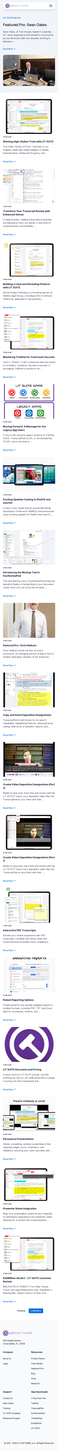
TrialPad (34, 1403)
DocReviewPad (38, 1413)
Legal (5, 1363)
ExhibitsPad (36, 1423)
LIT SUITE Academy (12, 1413)
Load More (36, 1311)
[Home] (17, 6)
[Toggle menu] (51, 6)
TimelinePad (36, 1418)
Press (33, 1378)
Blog (33, 1373)
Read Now (8, 49)
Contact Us (8, 1398)
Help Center (8, 1403)
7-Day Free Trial (38, 1398)
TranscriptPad (37, 1408)
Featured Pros (37, 1368)
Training (6, 1408)
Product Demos (38, 1358)
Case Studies (37, 1363)
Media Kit (35, 1383)
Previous (21, 1311)
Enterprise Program (11, 1418)
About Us (7, 1358)
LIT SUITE (35, 1428)
